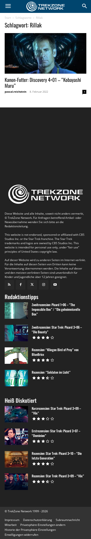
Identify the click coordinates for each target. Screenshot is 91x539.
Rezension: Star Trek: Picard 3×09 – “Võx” (58, 475)
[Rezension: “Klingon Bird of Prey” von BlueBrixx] (16, 355)
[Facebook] (20, 284)
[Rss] (9, 284)
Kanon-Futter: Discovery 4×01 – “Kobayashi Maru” (43, 82)
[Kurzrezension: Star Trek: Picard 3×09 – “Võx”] (16, 414)
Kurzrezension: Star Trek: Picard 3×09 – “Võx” (56, 410)
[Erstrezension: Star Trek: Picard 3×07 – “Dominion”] (16, 437)
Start (8, 18)
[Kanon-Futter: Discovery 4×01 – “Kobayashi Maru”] (45, 53)
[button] (42, 524)
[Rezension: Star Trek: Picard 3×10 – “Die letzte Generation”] (16, 459)
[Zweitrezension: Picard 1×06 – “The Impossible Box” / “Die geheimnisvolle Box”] (16, 310)
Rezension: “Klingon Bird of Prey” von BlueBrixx (55, 352)
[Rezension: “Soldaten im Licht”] (16, 378)
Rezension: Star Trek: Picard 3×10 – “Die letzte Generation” (57, 455)
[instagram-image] (18, 130)
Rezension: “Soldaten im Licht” (51, 372)
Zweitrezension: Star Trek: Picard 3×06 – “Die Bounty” (57, 329)
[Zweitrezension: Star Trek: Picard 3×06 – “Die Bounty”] (16, 333)
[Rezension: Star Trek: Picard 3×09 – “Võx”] (16, 482)
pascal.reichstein (15, 91)
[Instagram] (43, 284)
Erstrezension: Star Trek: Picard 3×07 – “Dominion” (56, 433)
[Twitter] (32, 284)
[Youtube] (55, 284)
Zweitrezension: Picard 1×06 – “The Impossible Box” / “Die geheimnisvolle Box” (56, 309)
